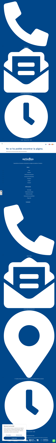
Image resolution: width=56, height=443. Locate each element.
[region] (14, 432)
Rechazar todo (19, 435)
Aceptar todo (14, 438)
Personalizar (8, 435)
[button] (46, 144)
